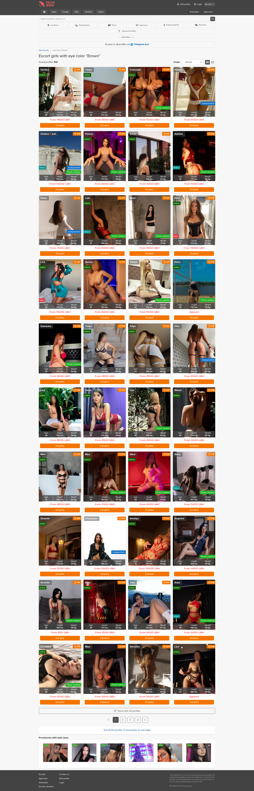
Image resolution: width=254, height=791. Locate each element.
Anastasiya (91, 518)
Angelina (179, 518)
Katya (133, 133)
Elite (77, 12)
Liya (132, 390)
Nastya (89, 262)
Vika (176, 326)
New (54, 12)
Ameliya (134, 518)
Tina (132, 582)
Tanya (88, 69)
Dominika (45, 646)
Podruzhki (135, 69)
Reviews (203, 25)
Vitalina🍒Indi (48, 133)
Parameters (84, 25)
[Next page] (145, 720)
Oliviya (133, 262)
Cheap (65, 12)
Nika (42, 454)
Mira (87, 454)
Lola (87, 198)
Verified (88, 12)
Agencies (208, 12)
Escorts (42, 774)
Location (54, 25)
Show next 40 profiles (129, 711)
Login (199, 4)
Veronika (135, 646)
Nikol (132, 454)
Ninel (132, 198)
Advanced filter (128, 31)
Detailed (60, 125)
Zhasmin (45, 518)
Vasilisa (44, 69)
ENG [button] (210, 4)
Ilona (177, 198)
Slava (177, 454)
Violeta (89, 133)
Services (143, 25)
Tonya (88, 326)
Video (101, 12)
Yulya (133, 326)
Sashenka (45, 326)
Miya (87, 646)
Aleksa (178, 69)
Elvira (177, 262)
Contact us (64, 774)
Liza (176, 646)
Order (176, 62)
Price (114, 25)
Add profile (185, 4)
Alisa (87, 582)
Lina (42, 262)
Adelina (178, 133)
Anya (177, 582)
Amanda (45, 582)
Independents (172, 25)
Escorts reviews (46, 786)
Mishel (178, 390)
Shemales (194, 12)
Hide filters (126, 37)
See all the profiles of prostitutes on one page (127, 730)
